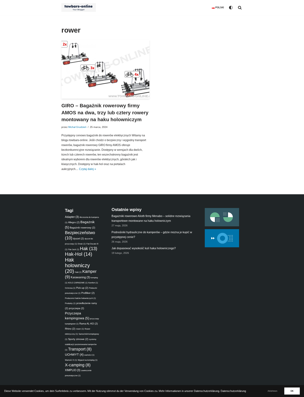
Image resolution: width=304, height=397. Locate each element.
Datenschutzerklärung (233, 391)
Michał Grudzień (77, 127)
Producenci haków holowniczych (80, 298)
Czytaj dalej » (87, 169)
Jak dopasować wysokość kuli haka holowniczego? (144, 248)
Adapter (72, 216)
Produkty (70, 303)
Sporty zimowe (78, 339)
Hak (88, 248)
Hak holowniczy (77, 265)
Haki (78, 272)
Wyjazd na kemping (87, 360)
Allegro (74, 222)
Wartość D (71, 360)
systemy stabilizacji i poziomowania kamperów (81, 344)
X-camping (78, 365)
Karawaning (80, 277)
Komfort (93, 283)
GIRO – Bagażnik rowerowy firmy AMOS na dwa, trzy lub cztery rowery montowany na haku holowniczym (104, 112)
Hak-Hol (78, 254)
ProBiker (88, 292)
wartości (89, 355)
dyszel (78, 238)
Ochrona (70, 288)
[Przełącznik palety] (231, 7)
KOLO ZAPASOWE (78, 283)
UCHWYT (74, 354)
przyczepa (76, 308)
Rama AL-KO (88, 323)
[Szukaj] (240, 8)
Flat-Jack (73, 249)
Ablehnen (272, 391)
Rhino (70, 328)
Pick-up (82, 287)
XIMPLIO (72, 370)
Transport (80, 349)
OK (292, 391)
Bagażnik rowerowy (82, 227)
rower (80, 329)
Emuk (82, 244)
